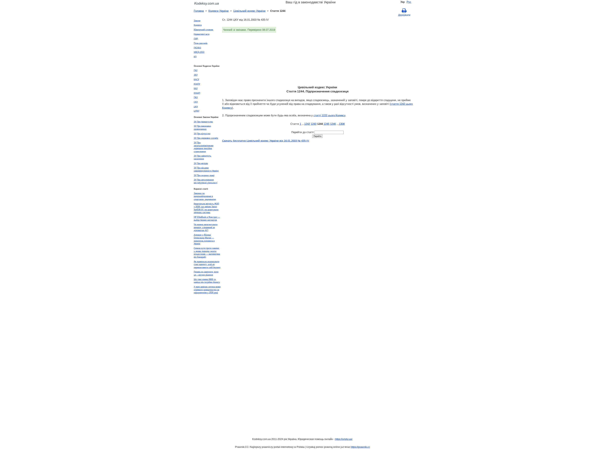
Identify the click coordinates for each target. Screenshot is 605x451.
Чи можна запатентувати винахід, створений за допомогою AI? (205, 227)
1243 (313, 123)
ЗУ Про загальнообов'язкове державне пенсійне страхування (203, 147)
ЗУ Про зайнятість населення (202, 157)
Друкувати (404, 15)
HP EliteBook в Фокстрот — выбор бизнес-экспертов (207, 218)
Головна (199, 10)
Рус (409, 1)
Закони (197, 21)
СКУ (196, 102)
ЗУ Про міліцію (201, 163)
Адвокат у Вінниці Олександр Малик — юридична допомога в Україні (204, 239)
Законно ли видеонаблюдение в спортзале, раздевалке (205, 196)
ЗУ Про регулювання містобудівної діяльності (205, 181)
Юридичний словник (203, 29)
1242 (307, 123)
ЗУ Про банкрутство (203, 122)
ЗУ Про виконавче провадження (202, 127)
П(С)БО (197, 48)
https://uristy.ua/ (343, 439)
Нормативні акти (201, 34)
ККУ (196, 88)
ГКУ (195, 70)
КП (195, 57)
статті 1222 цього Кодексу (329, 115)
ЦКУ (196, 106)
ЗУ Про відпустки (202, 133)
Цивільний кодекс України (249, 10)
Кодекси (198, 25)
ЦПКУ (196, 111)
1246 (333, 123)
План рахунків (200, 43)
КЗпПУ (197, 84)
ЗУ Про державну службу (206, 138)
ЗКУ (196, 75)
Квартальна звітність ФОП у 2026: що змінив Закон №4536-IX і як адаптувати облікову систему (206, 208)
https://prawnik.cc (360, 447)
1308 (342, 123)
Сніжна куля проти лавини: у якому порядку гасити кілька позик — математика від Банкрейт (207, 252)
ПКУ (196, 97)
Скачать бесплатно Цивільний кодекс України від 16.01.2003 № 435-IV (265, 140)
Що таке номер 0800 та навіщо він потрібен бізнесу (207, 281)
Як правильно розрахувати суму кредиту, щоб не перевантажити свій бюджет (207, 264)
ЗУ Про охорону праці (204, 175)
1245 (326, 123)
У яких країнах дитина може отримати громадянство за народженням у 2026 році (207, 290)
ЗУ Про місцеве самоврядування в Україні (206, 169)
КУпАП (197, 93)
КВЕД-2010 (199, 52)
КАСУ (196, 79)
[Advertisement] (316, 60)
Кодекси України (218, 10)
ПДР (196, 38)
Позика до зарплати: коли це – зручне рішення (206, 273)
